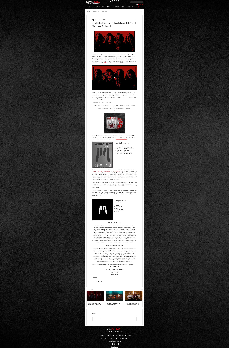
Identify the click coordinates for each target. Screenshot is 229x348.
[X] (116, 1)
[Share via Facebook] (93, 281)
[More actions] (136, 19)
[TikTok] (112, 1)
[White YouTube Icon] (114, 1)
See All (141, 289)
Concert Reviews (95, 11)
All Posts (88, 11)
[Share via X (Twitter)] (95, 281)
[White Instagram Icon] (110, 1)
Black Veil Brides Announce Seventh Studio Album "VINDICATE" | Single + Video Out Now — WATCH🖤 (94, 304)
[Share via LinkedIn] (98, 281)
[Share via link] (101, 281)
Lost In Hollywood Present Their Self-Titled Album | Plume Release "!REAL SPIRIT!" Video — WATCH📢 (133, 304)
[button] (141, 11)
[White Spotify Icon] (119, 1)
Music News (104, 11)
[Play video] (114, 77)
